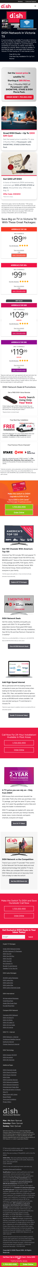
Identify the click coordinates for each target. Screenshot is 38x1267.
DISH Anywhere (8, 1057)
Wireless (20, 1)
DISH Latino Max (8, 985)
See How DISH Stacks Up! (19, 881)
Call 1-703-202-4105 (19, 255)
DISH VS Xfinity (8, 1020)
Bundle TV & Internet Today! (19, 715)
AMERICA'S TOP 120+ (19, 265)
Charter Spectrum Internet (11, 1044)
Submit (30, 937)
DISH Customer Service (10, 1080)
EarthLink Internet (8, 1042)
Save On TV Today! (19, 823)
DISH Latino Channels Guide (11, 988)
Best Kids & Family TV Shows (12, 1089)
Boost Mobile (7, 1097)
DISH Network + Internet (10, 1037)
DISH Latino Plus (8, 980)
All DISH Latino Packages (10, 978)
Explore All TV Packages (19, 582)
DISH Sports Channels (10, 1072)
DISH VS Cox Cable (9, 1025)
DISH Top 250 (7, 961)
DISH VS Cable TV (8, 1022)
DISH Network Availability (11, 1082)
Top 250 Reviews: (14, 360)
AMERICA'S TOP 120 (19, 229)
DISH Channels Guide (9, 1070)
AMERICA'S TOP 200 (19, 305)
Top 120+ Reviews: (14, 281)
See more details (19, 250)
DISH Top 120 (7, 954)
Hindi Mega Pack (8, 1001)
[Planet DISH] (6, 6)
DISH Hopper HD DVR (10, 1055)
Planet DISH (20, 1250)
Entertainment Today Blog (11, 1087)
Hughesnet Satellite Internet (11, 1039)
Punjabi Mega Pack (8, 1006)
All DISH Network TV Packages (12, 951)
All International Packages (11, 998)
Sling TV (5, 1092)
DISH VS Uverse (8, 1027)
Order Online (28, 1264)
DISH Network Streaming (11, 1085)
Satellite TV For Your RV (10, 968)
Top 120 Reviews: (14, 245)
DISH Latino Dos (8, 983)
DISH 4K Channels (8, 1060)
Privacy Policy (7, 1102)
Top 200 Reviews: (14, 323)
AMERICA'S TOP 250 (19, 342)
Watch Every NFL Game (10, 1094)
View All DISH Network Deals (19, 646)
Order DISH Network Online (11, 949)
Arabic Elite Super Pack (10, 1003)
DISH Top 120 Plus (8, 956)
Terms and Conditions (9, 1099)
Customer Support (31, 1)
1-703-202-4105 (10, 1264)
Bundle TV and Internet (10, 966)
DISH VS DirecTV (8, 1017)
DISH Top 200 (7, 959)
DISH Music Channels (9, 1075)
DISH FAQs (6, 1077)
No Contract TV (8, 963)
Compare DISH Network (10, 1015)
